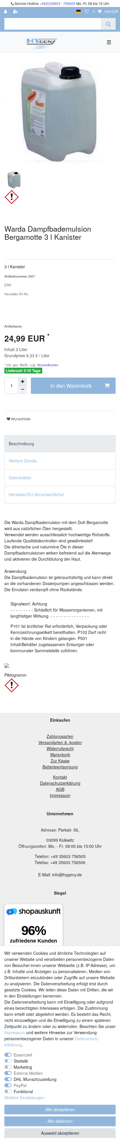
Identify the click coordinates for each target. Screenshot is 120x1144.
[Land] (78, 11)
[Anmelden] (6, 11)
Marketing (23, 1067)
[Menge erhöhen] (22, 382)
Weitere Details (23, 461)
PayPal (20, 1085)
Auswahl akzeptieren (60, 1133)
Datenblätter (20, 477)
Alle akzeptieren (60, 1109)
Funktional (23, 1091)
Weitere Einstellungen (24, 1097)
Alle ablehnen (60, 1121)
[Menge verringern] (22, 390)
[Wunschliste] (87, 11)
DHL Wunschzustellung (35, 1079)
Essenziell (23, 1055)
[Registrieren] (16, 11)
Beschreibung (21, 443)
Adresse (48, 830)
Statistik (21, 1061)
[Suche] (108, 24)
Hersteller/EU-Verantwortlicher (36, 494)
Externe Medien (28, 1073)
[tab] (60, 443)
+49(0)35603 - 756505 (57, 3)
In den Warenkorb (71, 385)
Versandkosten (47, 364)
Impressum (14, 1032)
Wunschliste (20, 418)
